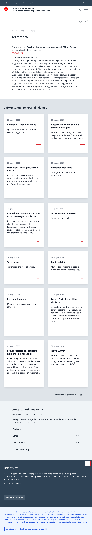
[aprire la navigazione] (86, 10)
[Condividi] (86, 21)
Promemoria (17, 52)
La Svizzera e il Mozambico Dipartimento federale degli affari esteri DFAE (31, 9)
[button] (88, 463)
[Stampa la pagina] (80, 21)
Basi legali (82, 522)
